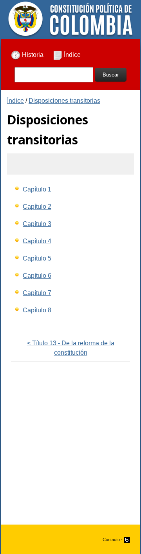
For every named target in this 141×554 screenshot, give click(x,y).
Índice (71, 54)
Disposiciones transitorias (64, 100)
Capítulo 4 (37, 241)
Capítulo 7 (37, 293)
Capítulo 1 (37, 189)
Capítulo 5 (37, 258)
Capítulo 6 (37, 275)
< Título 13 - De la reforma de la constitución (70, 348)
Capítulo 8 (37, 310)
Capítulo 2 (37, 206)
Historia (31, 54)
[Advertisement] (70, 448)
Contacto (111, 539)
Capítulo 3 (37, 224)
